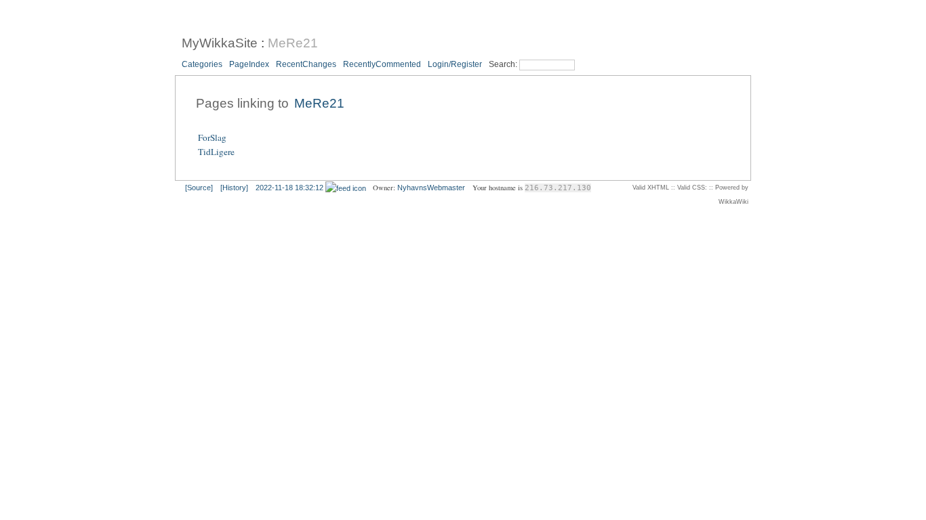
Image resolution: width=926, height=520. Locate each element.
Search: (504, 64)
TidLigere (216, 152)
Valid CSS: (692, 187)
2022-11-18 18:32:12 (289, 187)
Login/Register (455, 64)
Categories (202, 64)
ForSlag (212, 137)
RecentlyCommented (382, 64)
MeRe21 (293, 43)
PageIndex (249, 64)
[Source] (199, 187)
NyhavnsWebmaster (431, 187)
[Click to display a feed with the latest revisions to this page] (345, 187)
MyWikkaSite (220, 43)
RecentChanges (306, 64)
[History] (234, 187)
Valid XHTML (650, 187)
